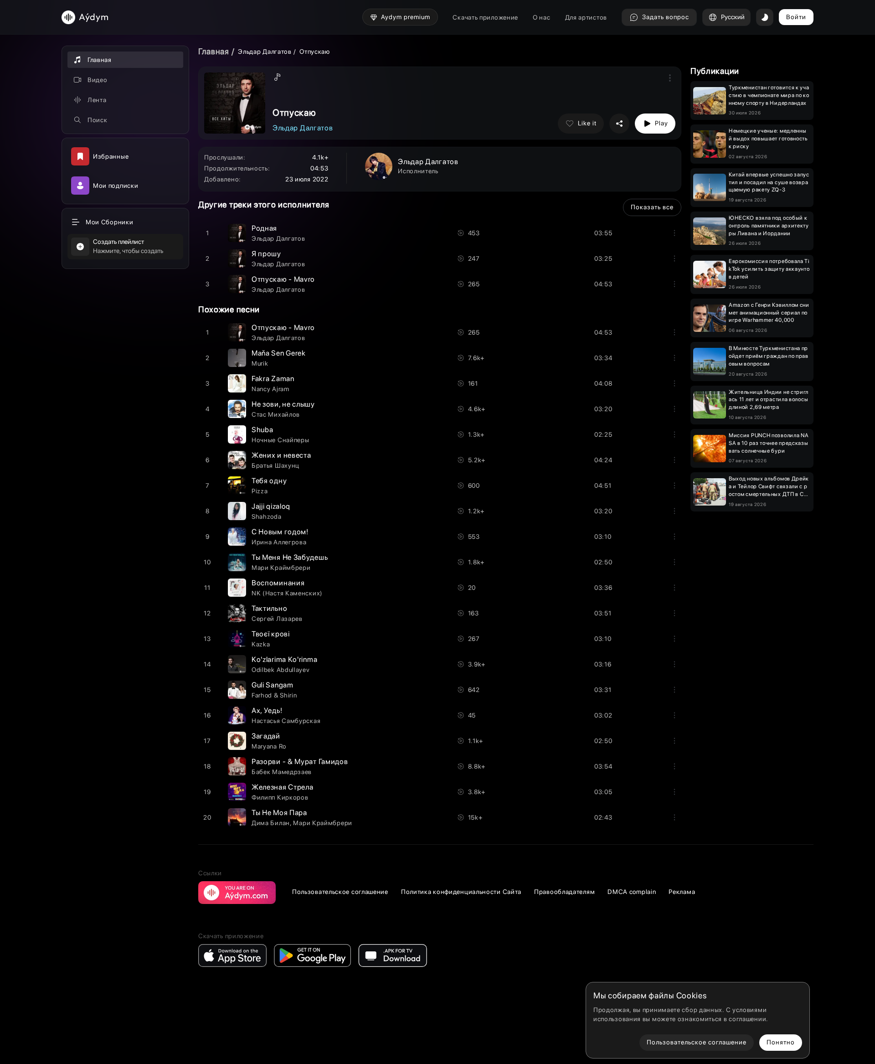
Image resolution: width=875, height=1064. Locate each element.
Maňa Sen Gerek (279, 353)
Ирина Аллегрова (279, 542)
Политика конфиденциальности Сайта (461, 891)
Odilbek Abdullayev (281, 669)
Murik (260, 363)
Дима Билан (271, 822)
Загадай (266, 736)
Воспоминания (278, 582)
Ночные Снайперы (280, 440)
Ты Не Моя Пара (279, 812)
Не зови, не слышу (283, 404)
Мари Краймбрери (281, 567)
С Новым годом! (280, 531)
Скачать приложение (485, 17)
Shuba (262, 429)
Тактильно (269, 608)
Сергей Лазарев (277, 618)
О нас (542, 17)
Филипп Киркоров (280, 797)
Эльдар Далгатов (265, 51)
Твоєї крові (271, 634)
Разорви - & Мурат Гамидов (300, 761)
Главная (213, 51)
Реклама (682, 891)
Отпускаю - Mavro (283, 279)
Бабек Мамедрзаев (282, 771)
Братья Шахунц (275, 465)
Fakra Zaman (273, 378)
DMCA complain (631, 891)
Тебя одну (269, 480)
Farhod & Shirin (274, 695)
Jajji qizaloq (271, 506)
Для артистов (586, 17)
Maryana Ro (269, 746)
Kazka (261, 644)
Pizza (260, 491)
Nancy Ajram (270, 389)
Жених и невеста (281, 455)
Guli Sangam (272, 685)
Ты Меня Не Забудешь (290, 557)
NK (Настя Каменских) (287, 593)
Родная (264, 228)
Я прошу (266, 253)
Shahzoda (267, 516)
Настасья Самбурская (286, 720)
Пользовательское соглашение (340, 891)
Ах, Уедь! (267, 710)
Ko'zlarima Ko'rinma (284, 659)
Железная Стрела (283, 787)
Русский (733, 17)
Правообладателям (564, 891)
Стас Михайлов (276, 414)
